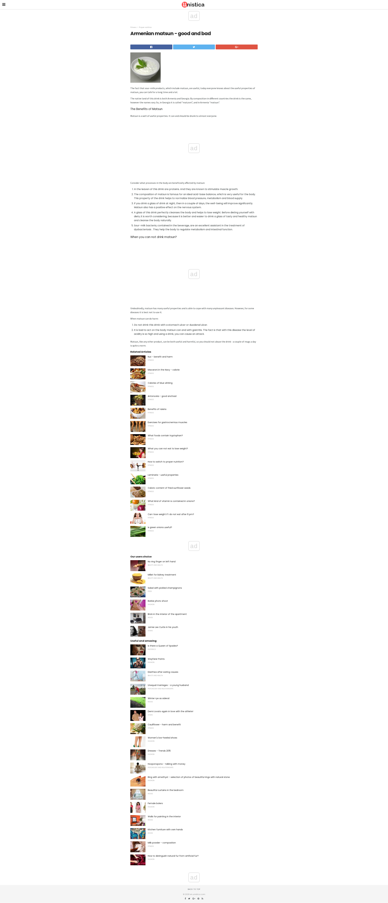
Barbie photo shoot (158, 600)
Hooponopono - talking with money (166, 763)
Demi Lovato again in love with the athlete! (170, 711)
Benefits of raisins (157, 409)
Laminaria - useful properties (163, 474)
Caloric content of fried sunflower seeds (169, 487)
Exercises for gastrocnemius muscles (167, 422)
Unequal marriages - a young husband (168, 685)
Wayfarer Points (156, 658)
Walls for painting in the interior (164, 816)
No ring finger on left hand (162, 561)
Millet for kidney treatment (162, 574)
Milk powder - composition (162, 842)
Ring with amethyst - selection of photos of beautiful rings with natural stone (189, 777)
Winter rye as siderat (159, 698)
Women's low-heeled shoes (162, 737)
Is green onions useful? (160, 527)
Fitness (133, 27)
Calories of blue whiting (160, 382)
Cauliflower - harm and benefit (164, 724)
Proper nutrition (145, 27)
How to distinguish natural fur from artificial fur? (173, 855)
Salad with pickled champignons (165, 587)
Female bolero (155, 803)
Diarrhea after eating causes (163, 672)
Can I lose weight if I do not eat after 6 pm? (171, 514)
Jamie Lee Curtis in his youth (163, 627)
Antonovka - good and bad (162, 396)
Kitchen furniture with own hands (165, 829)
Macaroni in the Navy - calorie (164, 369)
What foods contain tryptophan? (165, 435)
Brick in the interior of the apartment (167, 614)
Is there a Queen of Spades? (163, 645)
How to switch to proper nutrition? (166, 461)
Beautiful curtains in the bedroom (166, 790)
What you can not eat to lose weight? (168, 448)
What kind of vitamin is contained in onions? (171, 501)
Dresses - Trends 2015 (159, 750)
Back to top (194, 889)
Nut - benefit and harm (160, 356)
